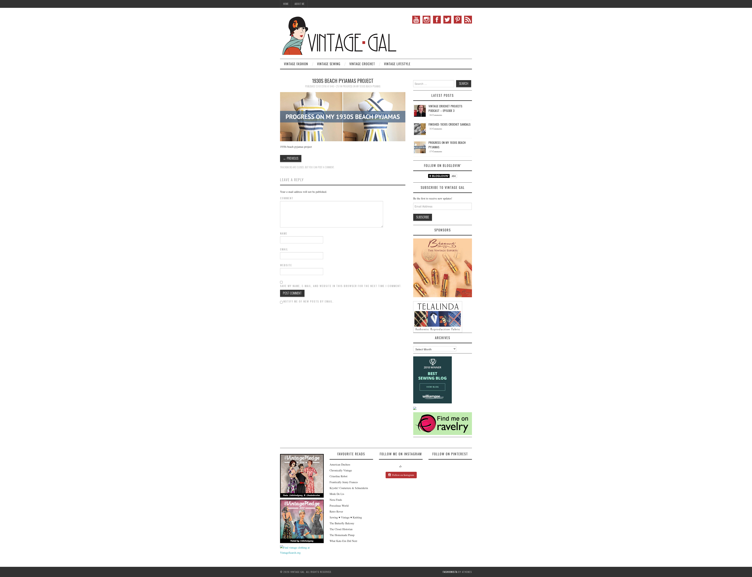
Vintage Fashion (296, 63)
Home (285, 4)
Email (284, 249)
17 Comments (435, 151)
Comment (286, 198)
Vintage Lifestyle (397, 63)
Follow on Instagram (403, 475)
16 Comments (435, 114)
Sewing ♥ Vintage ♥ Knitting (346, 517)
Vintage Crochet (362, 63)
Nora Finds (336, 500)
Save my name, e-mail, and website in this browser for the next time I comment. (341, 286)
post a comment (326, 167)
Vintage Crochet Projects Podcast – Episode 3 (445, 108)
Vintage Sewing (328, 63)
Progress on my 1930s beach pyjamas (361, 86)
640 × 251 (335, 86)
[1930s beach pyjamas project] (342, 116)
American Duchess (340, 464)
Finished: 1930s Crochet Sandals (449, 124)
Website (286, 265)
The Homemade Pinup (342, 535)
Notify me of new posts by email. (308, 301)
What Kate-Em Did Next (343, 541)
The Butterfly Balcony (342, 523)
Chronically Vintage (341, 470)
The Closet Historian (341, 529)
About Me (299, 4)
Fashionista (450, 572)
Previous (290, 158)
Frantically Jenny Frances (344, 482)
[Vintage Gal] (339, 35)
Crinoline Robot (338, 476)
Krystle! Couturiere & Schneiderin (349, 488)
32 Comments (435, 128)
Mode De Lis (337, 494)
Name (283, 233)
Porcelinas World (339, 505)
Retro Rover (336, 511)
